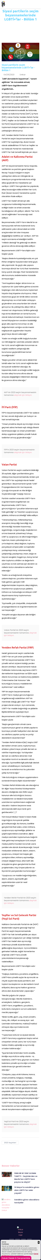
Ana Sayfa (15, 24)
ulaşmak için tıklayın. (23, 395)
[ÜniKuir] (3, 4)
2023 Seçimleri (10, 1143)
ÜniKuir (23, 74)
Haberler (27, 24)
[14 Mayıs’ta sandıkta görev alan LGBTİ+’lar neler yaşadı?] (7, 1188)
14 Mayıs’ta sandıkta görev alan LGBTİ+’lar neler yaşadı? (26, 1190)
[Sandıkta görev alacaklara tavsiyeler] (7, 1205)
